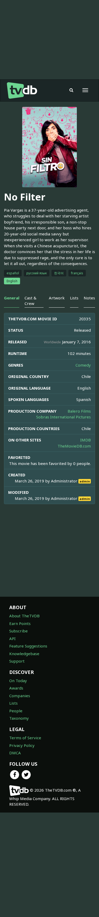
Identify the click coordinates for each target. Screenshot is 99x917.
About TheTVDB (24, 615)
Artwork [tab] (57, 297)
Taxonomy (19, 718)
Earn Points (20, 623)
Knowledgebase (24, 653)
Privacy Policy (22, 745)
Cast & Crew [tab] (30, 300)
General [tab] (11, 297)
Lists (13, 703)
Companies (19, 695)
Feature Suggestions (28, 646)
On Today (18, 680)
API (12, 638)
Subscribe (18, 630)
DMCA (15, 752)
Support (17, 661)
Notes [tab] (89, 297)
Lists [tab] (74, 297)
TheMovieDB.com (74, 446)
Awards (16, 688)
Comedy (83, 365)
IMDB (85, 439)
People (15, 710)
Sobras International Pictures (63, 416)
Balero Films (79, 411)
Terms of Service (25, 737)
